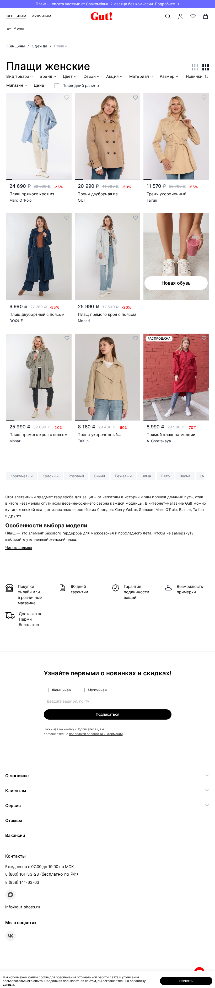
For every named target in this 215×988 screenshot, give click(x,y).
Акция (112, 76)
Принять (186, 981)
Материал (139, 76)
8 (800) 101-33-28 (22, 874)
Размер (167, 76)
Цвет (68, 76)
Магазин (14, 85)
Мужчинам (41, 16)
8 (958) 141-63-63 (22, 882)
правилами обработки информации (96, 734)
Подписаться (107, 714)
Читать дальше (18, 548)
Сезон (89, 76)
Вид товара (17, 76)
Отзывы (13, 820)
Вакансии (15, 835)
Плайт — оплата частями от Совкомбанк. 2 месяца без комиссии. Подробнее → (107, 4)
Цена (39, 85)
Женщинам (16, 16)
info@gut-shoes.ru (22, 906)
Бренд (46, 76)
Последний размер (80, 85)
